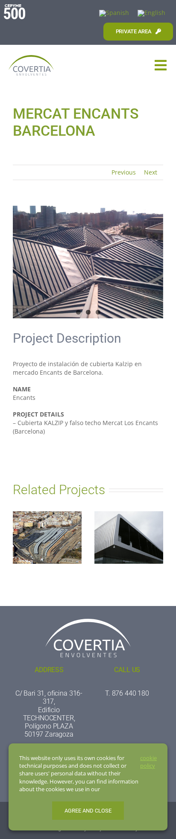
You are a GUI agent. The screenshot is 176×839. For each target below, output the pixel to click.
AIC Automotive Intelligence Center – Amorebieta (128, 522)
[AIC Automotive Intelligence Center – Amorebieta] (128, 537)
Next (150, 172)
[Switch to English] (151, 13)
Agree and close (88, 810)
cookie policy (148, 761)
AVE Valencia (47, 530)
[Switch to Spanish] (114, 13)
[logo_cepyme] (14, 7)
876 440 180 (130, 693)
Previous (123, 172)
